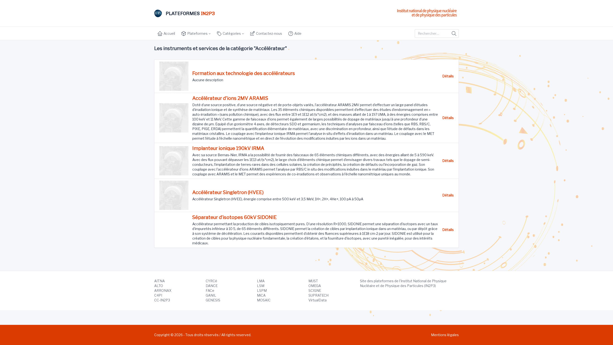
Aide (297, 33)
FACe (210, 290)
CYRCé (211, 281)
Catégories (231, 33)
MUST (313, 281)
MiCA (261, 295)
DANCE (212, 286)
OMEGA (314, 286)
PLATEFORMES (190, 13)
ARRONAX (162, 290)
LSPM (262, 290)
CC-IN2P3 (162, 300)
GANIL (211, 295)
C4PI (158, 295)
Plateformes (197, 33)
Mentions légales (445, 335)
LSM (260, 286)
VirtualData (317, 300)
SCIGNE (314, 290)
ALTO (158, 286)
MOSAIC (264, 300)
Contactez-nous (268, 33)
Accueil (169, 33)
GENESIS (213, 300)
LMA (261, 281)
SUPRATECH (318, 295)
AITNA (159, 281)
